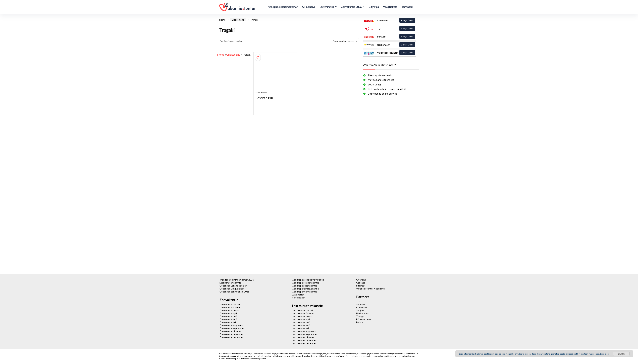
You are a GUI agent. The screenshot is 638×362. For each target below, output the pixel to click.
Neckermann (395, 44)
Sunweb (395, 36)
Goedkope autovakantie (304, 285)
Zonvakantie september (231, 328)
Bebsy (359, 322)
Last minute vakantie (230, 282)
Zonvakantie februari (230, 307)
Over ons (361, 279)
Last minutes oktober (303, 337)
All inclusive (308, 6)
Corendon (395, 20)
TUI (395, 28)
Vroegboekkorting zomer (283, 6)
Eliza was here (363, 319)
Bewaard (407, 6)
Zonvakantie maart (229, 310)
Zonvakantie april (228, 313)
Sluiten (621, 353)
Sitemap (360, 285)
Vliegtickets (390, 6)
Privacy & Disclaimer (253, 353)
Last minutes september (304, 334)
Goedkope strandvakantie (305, 282)
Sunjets (360, 310)
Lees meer (604, 354)
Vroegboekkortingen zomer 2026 (236, 279)
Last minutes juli (300, 328)
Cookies (268, 353)
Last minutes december (304, 343)
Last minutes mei (301, 322)
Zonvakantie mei (228, 316)
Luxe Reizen (298, 294)
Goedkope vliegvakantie (232, 288)
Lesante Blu (264, 98)
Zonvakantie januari (229, 304)
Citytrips (374, 6)
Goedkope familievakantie (305, 288)
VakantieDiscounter (395, 52)
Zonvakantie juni (228, 319)
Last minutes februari (303, 313)
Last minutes (327, 6)
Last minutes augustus (304, 331)
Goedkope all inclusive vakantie (308, 279)
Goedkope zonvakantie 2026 (234, 291)
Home (222, 19)
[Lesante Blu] (275, 73)
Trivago (360, 316)
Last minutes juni (301, 325)
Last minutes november (304, 340)
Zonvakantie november (231, 334)
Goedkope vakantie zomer (233, 285)
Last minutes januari (302, 310)
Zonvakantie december (231, 337)
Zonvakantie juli (227, 322)
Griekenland (238, 19)
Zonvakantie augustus (231, 325)
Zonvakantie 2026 (351, 6)
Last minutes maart (302, 316)
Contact (360, 282)
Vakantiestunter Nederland (370, 288)
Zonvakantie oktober (230, 331)
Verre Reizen (298, 297)
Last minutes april (301, 319)
